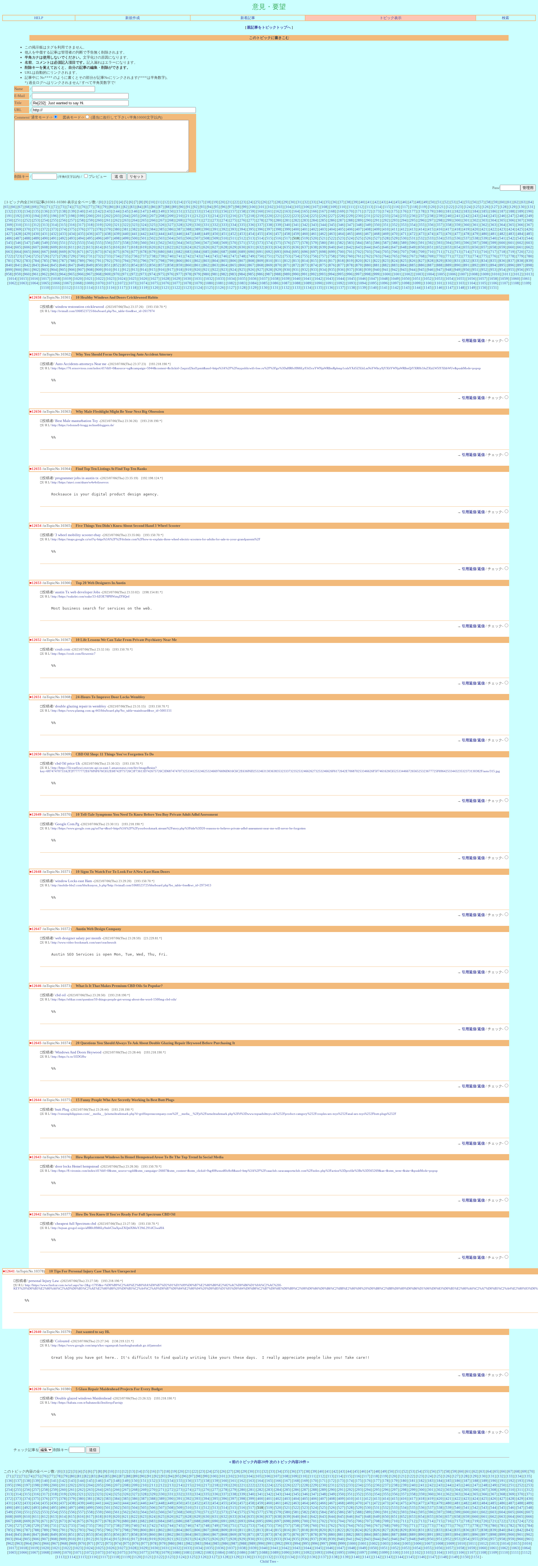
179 (430, 211)
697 (314, 252)
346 (341, 225)
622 (170, 247)
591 (422, 243)
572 (251, 243)
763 (377, 256)
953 (493, 269)
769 (430, 256)
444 (161, 234)
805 (224, 261)
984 (242, 274)
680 (161, 252)
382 (135, 229)
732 (99, 256)
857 (161, 265)
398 (278, 229)
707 (404, 252)
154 (206, 211)
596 (466, 243)
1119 (143, 287)
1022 (100, 278)
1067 (67, 283)
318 (90, 225)
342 (305, 225)
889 (448, 265)
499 (126, 238)
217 (242, 216)
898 (529, 265)
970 (116, 274)
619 (144, 247)
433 (63, 234)
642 (350, 247)
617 (126, 247)
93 (203, 207)
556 (108, 243)
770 (439, 256)
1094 (362, 283)
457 (278, 234)
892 (475, 265)
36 (334, 202)
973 (143, 274)
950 (466, 269)
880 (368, 265)
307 (520, 220)
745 (215, 256)
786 (54, 261)
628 (224, 247)
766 (404, 256)
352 (395, 225)
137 (54, 211)
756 (314, 256)
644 (368, 247)
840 (9, 265)
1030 (187, 278)
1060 (515, 278)
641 (341, 247)
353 (404, 225)
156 (224, 211)
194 (36, 216)
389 (197, 229)
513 (251, 238)
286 (332, 220)
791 (99, 261)
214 (215, 216)
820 (359, 261)
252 (27, 220)
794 (126, 261)
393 (233, 229)
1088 (296, 283)
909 (99, 269)
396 (260, 229)
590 (413, 243)
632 (260, 247)
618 (135, 247)
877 (341, 265)
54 (460, 202)
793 (117, 261)
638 (314, 247)
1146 (438, 287)
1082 (231, 283)
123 (459, 207)
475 (439, 234)
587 (386, 243)
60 (502, 202)
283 (305, 220)
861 (197, 265)
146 (135, 211)
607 (36, 247)
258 (81, 220)
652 (439, 247)
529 (395, 238)
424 (511, 229)
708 (413, 252)
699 (332, 252)
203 (117, 216)
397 (269, 229)
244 (484, 216)
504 (170, 238)
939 (368, 269)
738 (153, 256)
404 (332, 229)
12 (166, 202)
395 (251, 229)
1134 (307, 287)
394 (242, 229)
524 (350, 238)
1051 (417, 278)
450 (215, 234)
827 (422, 261)
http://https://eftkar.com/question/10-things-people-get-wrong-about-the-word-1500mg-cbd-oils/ (114, 999)
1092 (340, 283)
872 (296, 265)
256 (63, 220)
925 (242, 269)
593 (439, 243)
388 (188, 229)
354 (413, 225)
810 (269, 261)
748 (242, 256)
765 (395, 256)
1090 (318, 283)
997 (358, 274)
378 (99, 229)
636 (296, 247)
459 (296, 234)
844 (45, 265)
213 (206, 216)
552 (72, 243)
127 (495, 207)
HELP (38, 18)
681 (170, 252)
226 (323, 216)
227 (332, 216)
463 (332, 234)
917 (170, 269)
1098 (406, 283)
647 (395, 247)
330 (197, 225)
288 (350, 220)
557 (117, 243)
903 (45, 269)
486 (9, 238)
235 (404, 216)
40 (362, 202)
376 (81, 229)
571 (242, 243)
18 (208, 202)
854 (135, 265)
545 (9, 243)
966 (81, 274)
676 (126, 252)
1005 (441, 274)
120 (432, 207)
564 (179, 243)
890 (457, 265)
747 (233, 256)
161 (269, 211)
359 (457, 225)
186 (493, 211)
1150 (482, 287)
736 (135, 256)
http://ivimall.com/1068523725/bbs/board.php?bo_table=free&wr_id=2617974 (103, 311)
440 (126, 234)
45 (397, 202)
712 (448, 252)
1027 (154, 278)
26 (264, 202)
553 (81, 243)
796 (144, 261)
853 (126, 265)
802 (197, 261)
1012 (517, 274)
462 (323, 234)
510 (224, 238)
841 (18, 265)
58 (488, 202)
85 (147, 207)
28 (278, 202)
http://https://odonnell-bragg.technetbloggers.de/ (83, 425)
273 (215, 220)
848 (81, 265)
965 (72, 274)
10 (152, 202)
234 (395, 216)
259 (90, 220)
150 (170, 211)
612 (81, 247)
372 (45, 229)
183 (466, 211)
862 (206, 265)
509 (215, 238)
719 (511, 252)
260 (99, 220)
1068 (78, 283)
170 (350, 211)
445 (170, 234)
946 (430, 269)
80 (111, 207)
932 (305, 269)
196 (54, 216)
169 (341, 211)
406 (350, 229)
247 (511, 216)
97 (231, 207)
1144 (417, 287)
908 (90, 269)
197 (63, 216)
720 (520, 252)
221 (278, 216)
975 (161, 274)
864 (224, 265)
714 (466, 252)
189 (520, 211)
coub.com (62, 649)
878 (350, 265)
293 (395, 220)
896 (511, 265)
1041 (307, 278)
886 (422, 265)
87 (161, 207)
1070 (100, 283)
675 (117, 252)
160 (260, 211)
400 (296, 229)
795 (135, 261)
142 (99, 211)
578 (305, 243)
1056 (471, 278)
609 (54, 247)
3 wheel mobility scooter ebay (78, 535)
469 (386, 234)
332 (215, 225)
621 (161, 247)
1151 (493, 287)
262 (117, 220)
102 (270, 207)
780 (529, 256)
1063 (23, 283)
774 (475, 256)
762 (368, 256)
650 (422, 247)
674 (108, 252)
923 (224, 269)
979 (197, 274)
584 (359, 243)
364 (502, 225)
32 (306, 202)
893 (484, 265)
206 (144, 216)
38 (348, 202)
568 (215, 243)
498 (117, 238)
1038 (275, 278)
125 (477, 207)
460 (305, 234)
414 (422, 229)
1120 (154, 287)
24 (250, 202)
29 (285, 202)
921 (206, 269)
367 (529, 225)
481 (493, 234)
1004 (430, 274)
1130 (264, 287)
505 (179, 238)
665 (27, 252)
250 (9, 220)
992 (314, 274)
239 (439, 216)
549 (45, 243)
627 (215, 247)
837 (511, 261)
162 (278, 211)
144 (117, 211)
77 (90, 207)
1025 (132, 278)
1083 (242, 283)
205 (135, 216)
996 (350, 274)
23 (243, 202)
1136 (329, 287)
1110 (45, 287)
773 (466, 256)
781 (9, 261)
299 (448, 220)
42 (376, 202)
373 (54, 229)
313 (45, 225)
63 (523, 202)
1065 (45, 283)
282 (296, 220)
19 (215, 202)
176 (404, 211)
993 (323, 274)
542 (511, 238)
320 (108, 225)
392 (224, 229)
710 (430, 252)
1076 (165, 283)
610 (63, 247)
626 (206, 247)
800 (179, 261)
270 (188, 220)
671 (81, 252)
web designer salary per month (78, 938)
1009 (485, 274)
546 (18, 243)
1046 (362, 278)
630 (242, 247)
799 (170, 261)
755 (305, 256)
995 (341, 274)
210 (179, 216)
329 (188, 225)
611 (72, 247)
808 (251, 261)
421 (484, 229)
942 (395, 269)
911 (117, 269)
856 (153, 265)
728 (63, 256)
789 (81, 261)
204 (126, 216)
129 (513, 207)
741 (179, 256)
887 (430, 265)
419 (466, 229)
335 (242, 225)
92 (196, 207)
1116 (111, 287)
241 (457, 216)
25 (257, 202)
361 (475, 225)
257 (72, 220)
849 (90, 265)
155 (215, 211)
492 (63, 238)
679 (153, 252)
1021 (89, 278)
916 (161, 269)
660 (511, 247)
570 (233, 243)
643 (359, 247)
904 (54, 269)
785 (45, 261)
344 (323, 225)
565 (188, 243)
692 (269, 252)
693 (278, 252)
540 (493, 238)
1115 (100, 287)
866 (242, 265)
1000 (386, 274)
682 (179, 252)
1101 (438, 283)
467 (368, 234)
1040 (296, 278)
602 (520, 243)
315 (63, 225)
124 (468, 207)
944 (413, 269)
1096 (384, 283)
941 (386, 269)
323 (135, 225)
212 (197, 216)
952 (484, 269)
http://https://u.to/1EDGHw (69, 1056)
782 (18, 261)
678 (144, 252)
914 (144, 269)
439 (117, 234)
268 (170, 220)
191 (9, 216)
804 (215, 261)
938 (359, 269)
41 (369, 202)
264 (135, 220)
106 (306, 207)
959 (18, 274)
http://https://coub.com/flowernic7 (74, 653)
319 (99, 225)
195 (45, 216)
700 (341, 252)
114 (378, 207)
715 (475, 252)
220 (269, 216)
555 (99, 243)
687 (224, 252)
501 (144, 238)
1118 (132, 287)
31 (299, 202)
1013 (528, 274)
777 (502, 256)
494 (81, 238)
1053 (438, 278)
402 (314, 229)
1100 (428, 283)
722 (9, 256)
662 (529, 247)
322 (126, 225)
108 (324, 207)
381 (126, 229)
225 (314, 216)
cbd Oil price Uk (67, 763)
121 (441, 207)
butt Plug (62, 1109)
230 (359, 216)
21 (229, 202)
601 (511, 243)
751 (269, 256)
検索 (505, 18)
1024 (122, 278)
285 (323, 220)
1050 (406, 278)
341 (296, 225)
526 (368, 238)
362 (484, 225)
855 (144, 265)
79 (104, 207)
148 (153, 211)
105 (297, 207)
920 (197, 269)
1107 (504, 283)
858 (170, 265)
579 (314, 243)
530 (404, 238)
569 (224, 243)
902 (36, 269)
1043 (329, 278)
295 (413, 220)
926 (251, 269)
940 (377, 269)
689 (242, 252)
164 (296, 211)
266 (153, 220)
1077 (176, 283)
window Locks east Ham (73, 881)
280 (278, 220)
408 (368, 229)
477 (457, 234)
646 (386, 247)
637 (305, 247)
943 (404, 269)
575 (278, 243)
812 (287, 261)
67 (20, 207)
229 (350, 216)
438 (108, 234)
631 (251, 247)
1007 (463, 274)
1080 (209, 283)
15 (187, 202)
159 (251, 211)
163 (287, 211)
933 (314, 269)
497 (108, 238)
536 (457, 238)
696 (305, 252)
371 (36, 229)
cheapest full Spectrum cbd (75, 1223)
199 (81, 216)
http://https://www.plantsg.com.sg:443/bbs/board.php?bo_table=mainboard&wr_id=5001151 (112, 710)
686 (215, 252)
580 (323, 243)
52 (446, 202)
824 (395, 261)
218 (251, 216)
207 (153, 216)
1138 (351, 287)
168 (332, 211)
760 (350, 256)
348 (359, 225)
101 (262, 207)
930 (287, 269)
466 (359, 234)
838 (520, 261)
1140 (373, 287)
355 (422, 225)
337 (260, 225)
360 (466, 225)
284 (314, 220)
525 (359, 238)
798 (161, 261)
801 (188, 261)
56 (474, 202)
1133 (296, 287)
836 (502, 261)
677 (135, 252)
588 (395, 243)
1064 (34, 283)
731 (90, 256)
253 (36, 220)
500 (135, 238)
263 (126, 220)
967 (89, 274)
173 (377, 211)
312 (36, 225)
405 (341, 229)
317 (81, 225)
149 (161, 211)
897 (520, 265)
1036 (253, 278)
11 (159, 202)
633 (269, 247)
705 (386, 252)
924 (233, 269)
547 (27, 243)
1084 (253, 283)
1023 (111, 278)
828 (430, 261)
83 (132, 207)
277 (251, 220)
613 (90, 247)
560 (144, 243)
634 (278, 247)
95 (217, 207)
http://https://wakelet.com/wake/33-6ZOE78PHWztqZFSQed (90, 596)
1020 (78, 278)
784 (36, 261)
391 (215, 229)
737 (144, 256)
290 (368, 220)
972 (134, 274)
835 (493, 261)
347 (350, 225)
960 (27, 274)
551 (63, 243)
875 (323, 265)
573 (260, 243)
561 (153, 243)
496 (99, 238)
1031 (198, 278)
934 (323, 269)
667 (45, 252)
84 (140, 207)
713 (457, 252)
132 (9, 211)
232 (377, 216)
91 (189, 207)
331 (206, 225)
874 (314, 265)
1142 (395, 287)
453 (242, 234)
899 (9, 269)
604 (9, 247)
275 (233, 220)
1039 (285, 278)
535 (448, 238)
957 (529, 269)
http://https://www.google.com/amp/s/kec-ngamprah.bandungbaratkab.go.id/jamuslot (106, 1345)
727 (54, 256)
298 (439, 220)
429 (27, 234)
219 (260, 216)
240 (448, 216)
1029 (176, 278)
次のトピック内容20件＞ (290, 1462)
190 (529, 211)
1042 (318, 278)
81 (118, 207)
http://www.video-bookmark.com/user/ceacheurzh (84, 942)
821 (368, 261)
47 (411, 202)
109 (333, 207)
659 (502, 247)
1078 (187, 283)
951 (475, 269)
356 (430, 225)
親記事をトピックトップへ (269, 27)
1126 (220, 287)
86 (154, 207)
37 (341, 202)
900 (18, 269)
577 (296, 243)
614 (99, 247)
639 (323, 247)
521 (323, 238)
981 (215, 274)
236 (413, 216)
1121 (165, 287)
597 (475, 243)
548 (36, 243)
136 (45, 211)
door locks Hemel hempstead (77, 1166)
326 (161, 225)
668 (54, 252)
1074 (143, 283)
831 (457, 261)
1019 (67, 278)
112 (360, 207)
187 (502, 211)
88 (168, 207)
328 (179, 225)
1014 (12, 278)
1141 (384, 287)
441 (135, 234)
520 (314, 238)
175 (395, 211)
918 (179, 269)
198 (72, 216)
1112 (67, 287)
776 (493, 256)
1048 (384, 278)
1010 (496, 274)
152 (188, 211)
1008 (474, 274)
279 (269, 220)
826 (413, 261)
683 (188, 252)
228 (341, 216)
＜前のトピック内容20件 (248, 1462)
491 (54, 238)
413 (413, 229)
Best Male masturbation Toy (76, 421)
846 (63, 265)
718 (502, 252)
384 (153, 229)
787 (63, 261)
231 (368, 216)
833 (475, 261)
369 (18, 229)
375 (72, 229)
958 (9, 274)
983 (233, 274)
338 (269, 225)
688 (233, 252)
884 (404, 265)
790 (90, 261)
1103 (460, 283)
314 (54, 225)
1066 (56, 283)
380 (117, 229)
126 (486, 207)
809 (260, 261)
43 (383, 202)
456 (269, 234)
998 (367, 274)
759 (341, 256)
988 (278, 274)
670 (72, 252)
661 (520, 247)
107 (315, 207)
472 (413, 234)
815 (314, 261)
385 (161, 229)
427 (9, 234)
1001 (397, 274)
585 (368, 243)
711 (439, 252)
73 (62, 207)
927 (260, 269)
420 (475, 229)
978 (188, 274)
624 (188, 247)
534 (439, 238)
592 (430, 243)
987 (269, 274)
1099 (417, 283)
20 (222, 202)
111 (351, 207)
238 (430, 216)
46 (404, 202)
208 (161, 216)
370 (27, 229)
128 (504, 207)
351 (386, 225)
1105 (482, 283)
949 (457, 269)
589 (404, 243)
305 (502, 220)
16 (194, 202)
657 (484, 247)
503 (161, 238)
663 (9, 252)
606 (27, 247)
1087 (285, 283)
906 (72, 269)
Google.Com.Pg (67, 824)
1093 (351, 283)
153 (197, 211)
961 (36, 274)
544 (529, 238)
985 (251, 274)
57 (481, 202)
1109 (526, 283)
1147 (449, 287)
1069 (89, 283)
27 (271, 202)
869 (269, 265)
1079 (198, 283)
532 (422, 238)
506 (188, 238)
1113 (78, 287)
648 (404, 247)
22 (236, 202)
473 (422, 234)
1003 (419, 274)
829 (439, 261)
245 (493, 216)
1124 (198, 287)
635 (287, 247)
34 (320, 202)
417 (448, 229)
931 (296, 269)
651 (430, 247)
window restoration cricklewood (79, 307)
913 (135, 269)
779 (520, 256)
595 (457, 243)
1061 (526, 278)
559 (135, 243)
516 (278, 238)
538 (475, 238)
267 (161, 220)
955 (511, 269)
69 (34, 207)
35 (327, 202)
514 (260, 238)
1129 (253, 287)
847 (72, 265)
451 (224, 234)
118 (414, 207)
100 (253, 207)
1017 (45, 278)
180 (439, 211)
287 (341, 220)
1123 (187, 287)
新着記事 (247, 18)
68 (27, 207)
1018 (56, 278)
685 (206, 252)
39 (355, 202)
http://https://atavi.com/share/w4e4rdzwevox (80, 482)
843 (36, 265)
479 (475, 234)
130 (522, 207)
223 (296, 216)
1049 (395, 278)
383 (144, 229)
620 (153, 247)
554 (90, 243)
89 (175, 207)
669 (63, 252)
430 (36, 234)
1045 (351, 278)
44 (390, 202)
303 (484, 220)
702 (359, 252)
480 (484, 234)
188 (511, 211)
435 (81, 234)
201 (99, 216)
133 (18, 211)
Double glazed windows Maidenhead (83, 1398)
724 (27, 256)
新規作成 (132, 18)
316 (72, 225)
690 (251, 252)
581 (332, 243)
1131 (275, 287)
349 (368, 225)
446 (179, 234)
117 (405, 207)
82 (125, 207)
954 (502, 269)
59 (495, 202)
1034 (231, 278)
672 (90, 252)
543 (520, 238)
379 (108, 229)
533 (430, 238)
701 (350, 252)
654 (457, 247)
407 (359, 229)
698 (323, 252)
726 (45, 256)
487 (18, 238)
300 (457, 220)
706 (395, 252)
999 (376, 274)
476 (448, 234)
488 (27, 238)
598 (484, 243)
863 (215, 265)
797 (153, 261)
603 (529, 243)
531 (413, 238)
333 (224, 225)
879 (359, 265)
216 (233, 216)
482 (502, 234)
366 (520, 225)
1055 (460, 278)
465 (350, 234)
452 (233, 234)
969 (107, 274)
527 (377, 238)
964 (63, 274)
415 (430, 229)
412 (404, 229)
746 (224, 256)
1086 (275, 283)
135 (36, 211)
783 (27, 261)
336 (251, 225)
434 (72, 234)
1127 (231, 287)
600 (502, 243)
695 (296, 252)
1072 (122, 283)
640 (332, 247)
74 (69, 207)
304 (493, 220)
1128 (242, 287)
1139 (362, 287)
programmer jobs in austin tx (77, 478)
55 (467, 202)
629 (233, 247)
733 (108, 256)
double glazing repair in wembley (80, 706)
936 (341, 269)
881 (377, 265)
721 (529, 252)
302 (475, 220)
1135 (318, 287)
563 (170, 243)
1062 (12, 283)
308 (529, 220)
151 (179, 211)
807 (242, 261)
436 (90, 234)
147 (144, 211)
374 (63, 229)
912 (126, 269)
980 (206, 274)
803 (206, 261)
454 (251, 234)
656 (475, 247)
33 (313, 202)
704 (377, 252)
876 (332, 265)
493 (72, 238)
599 (493, 243)
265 (144, 220)
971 (125, 274)
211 (188, 216)
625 (197, 247)
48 (418, 202)
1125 (209, 287)
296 (422, 220)
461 (314, 234)
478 (466, 234)
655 (466, 247)
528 (386, 238)
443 (153, 234)
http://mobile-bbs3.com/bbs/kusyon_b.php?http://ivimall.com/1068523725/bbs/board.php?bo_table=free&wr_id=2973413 (131, 885)
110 (342, 207)
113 (369, 207)
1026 (143, 278)
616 (117, 247)
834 (484, 261)
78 (97, 207)
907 (81, 269)
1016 (34, 278)
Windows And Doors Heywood (78, 1052)
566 (197, 243)
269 (179, 220)
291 (377, 220)
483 (511, 234)
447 (188, 234)
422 (493, 229)
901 (27, 269)
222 (287, 216)
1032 (209, 278)
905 (63, 269)
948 (448, 269)
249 (529, 216)
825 (404, 261)
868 (260, 265)
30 (292, 202)
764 (386, 256)
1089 (307, 283)
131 (531, 207)
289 (359, 220)
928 (269, 269)
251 (18, 220)
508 (206, 238)
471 (404, 234)
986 (260, 274)
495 (90, 238)
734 (117, 256)
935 (332, 269)
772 (457, 256)
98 (238, 207)
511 (233, 238)
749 (251, 256)
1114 (89, 287)
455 (260, 234)
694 (287, 252)
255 (54, 220)
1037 (264, 278)
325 (153, 225)
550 (54, 243)
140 (81, 211)
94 (210, 207)
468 (377, 234)
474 (430, 234)
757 (323, 256)
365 (511, 225)
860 (188, 265)
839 (529, 261)
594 (448, 243)
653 (448, 247)
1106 (493, 283)
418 (457, 229)
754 (296, 256)
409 (377, 229)
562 (161, 243)
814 (305, 261)
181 (448, 211)
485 (529, 234)
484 (520, 234)
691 (260, 252)
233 (386, 216)
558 (126, 243)
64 (530, 202)
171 (359, 211)
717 (493, 252)
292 (386, 220)
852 (117, 265)
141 (90, 211)
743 (197, 256)
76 (83, 207)
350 (377, 225)
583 (350, 243)
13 (173, 202)
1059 (504, 278)
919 (188, 269)
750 (260, 256)
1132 (285, 287)
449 (206, 234)
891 (466, 265)
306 (511, 220)
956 (520, 269)
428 (18, 234)
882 (386, 265)
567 (206, 243)
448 (197, 234)
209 (170, 216)
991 (305, 274)
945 (422, 269)
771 (448, 256)
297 (430, 220)
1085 (264, 283)
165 (305, 211)
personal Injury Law (44, 1281)
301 (466, 220)
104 (288, 207)
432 (54, 234)
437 (99, 234)
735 (126, 256)
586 (377, 243)
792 (108, 261)
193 (27, 216)
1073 (132, 283)
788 (72, 261)
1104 (471, 283)
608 (45, 247)
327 (170, 225)
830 (448, 261)
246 (502, 216)
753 (287, 256)
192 (18, 216)
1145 (428, 287)
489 (36, 238)
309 (9, 225)
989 (287, 274)
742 (188, 256)
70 (41, 207)
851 (108, 265)
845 (54, 265)
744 (206, 256)
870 (278, 265)
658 (493, 247)
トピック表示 (391, 18)
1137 (340, 287)
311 (27, 225)
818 (341, 261)
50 (432, 202)
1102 (449, 283)
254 (45, 220)
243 (475, 216)
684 (197, 252)
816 (323, 261)
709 (422, 252)
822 (377, 261)
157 (233, 211)
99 (245, 207)
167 (323, 211)
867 (251, 265)
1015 (23, 278)
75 (76, 207)
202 (108, 216)
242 (466, 216)
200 (90, 216)
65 (6, 207)
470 (395, 234)
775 (484, 256)
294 (404, 220)
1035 (242, 278)
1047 (373, 278)
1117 (122, 287)
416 (439, 229)
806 (233, 261)
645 (377, 247)
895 (502, 265)
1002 (408, 274)
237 (422, 216)
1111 (56, 287)
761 (359, 256)
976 (170, 274)
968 (98, 274)
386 (170, 229)
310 (18, 225)
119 (423, 207)
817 (332, 261)
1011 (507, 274)
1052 (428, 278)
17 (201, 202)
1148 (460, 287)
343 (314, 225)
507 (197, 238)
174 (386, 211)
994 (332, 274)
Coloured (62, 1341)
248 (520, 216)
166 (314, 211)
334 (233, 225)
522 (332, 238)
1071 (111, 283)
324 (144, 225)
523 (341, 238)
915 (153, 269)
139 (72, 211)
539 (484, 238)
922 (215, 269)
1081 (220, 283)
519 (305, 238)
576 (287, 243)
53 (453, 202)
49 (425, 202)
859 (179, 265)
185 (484, 211)
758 (332, 256)
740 (170, 256)
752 (278, 256)
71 (48, 207)
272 (206, 220)
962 (45, 274)
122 (450, 207)
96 (224, 207)
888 (439, 265)
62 (516, 202)
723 (18, 256)
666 (36, 252)
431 (45, 234)
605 (18, 247)
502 (153, 238)
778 (511, 256)
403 (323, 229)
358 (448, 225)
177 (413, 211)
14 (180, 202)
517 (287, 238)
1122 (176, 287)
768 (422, 256)
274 (224, 220)
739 (161, 256)
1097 (395, 283)
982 (224, 274)
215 (224, 216)
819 (350, 261)
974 (152, 274)
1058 (493, 278)
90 (182, 207)
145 (126, 211)
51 (439, 202)
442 (144, 234)
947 (439, 269)
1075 (154, 283)
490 (45, 238)
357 (439, 225)
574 (269, 243)
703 (368, 252)
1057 (482, 278)
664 (18, 252)
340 (287, 225)
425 (520, 229)
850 (99, 265)
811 (278, 261)
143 (108, 211)
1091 (329, 283)
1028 (165, 278)
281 (287, 220)
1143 (406, 287)
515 (269, 238)
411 (395, 229)
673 (99, 252)
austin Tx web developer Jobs (77, 592)
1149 (471, 287)
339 (278, 225)
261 (108, 220)
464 (341, 234)
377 (90, 229)
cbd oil (60, 995)
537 (466, 238)
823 (386, 261)
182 (457, 211)
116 (396, 207)
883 (395, 265)
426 (529, 229)
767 (413, 256)
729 (72, 256)
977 (179, 274)
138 (63, 211)
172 (368, 211)
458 (287, 234)
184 (475, 211)
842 (27, 265)
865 (233, 265)
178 (422, 211)
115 (387, 207)
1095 (373, 283)
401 (305, 229)
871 (287, 265)
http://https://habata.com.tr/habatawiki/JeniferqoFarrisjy (87, 1402)
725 (36, 256)
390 (206, 229)
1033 (220, 278)
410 (386, 229)
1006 (452, 274)
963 (54, 274)
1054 (449, 278)
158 (242, 211)
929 (278, 269)
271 (197, 220)
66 (13, 207)
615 (108, 247)
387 (179, 229)
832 (466, 261)
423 (502, 229)
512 (242, 238)
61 (509, 202)
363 (493, 225)
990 (296, 274)
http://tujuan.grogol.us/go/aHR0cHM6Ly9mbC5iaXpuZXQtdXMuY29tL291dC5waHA (108, 1228)
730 (81, 256)
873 (305, 265)
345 (332, 225)
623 (179, 247)
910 (108, 269)
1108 (515, 283)
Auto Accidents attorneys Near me (80, 364)
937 (350, 269)
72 (55, 207)
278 (260, 220)
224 (305, 216)
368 (9, 229)
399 (287, 229)
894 (493, 265)
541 (502, 238)
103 (279, 207)
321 (117, 225)
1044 (340, 278)
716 (484, 252)
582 (341, 243)
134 (27, 211)
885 (413, 265)
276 (242, 220)
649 (413, 247)
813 (296, 261)
